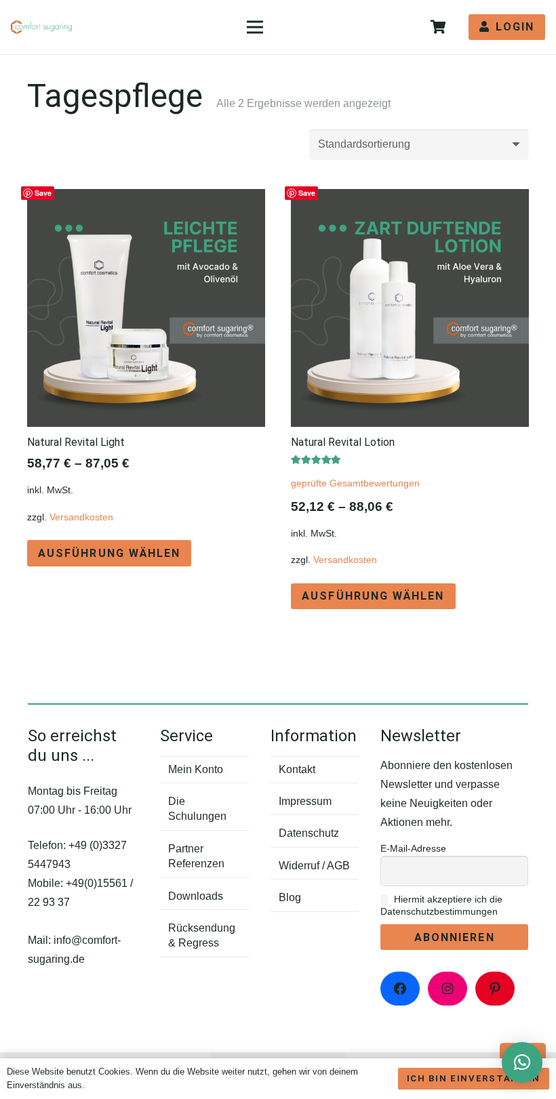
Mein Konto (195, 769)
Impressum (305, 801)
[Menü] (255, 27)
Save (43, 193)
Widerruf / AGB (314, 865)
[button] (522, 1062)
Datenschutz (309, 833)
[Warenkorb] (438, 27)
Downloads (195, 896)
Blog (290, 897)
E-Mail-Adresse (413, 848)
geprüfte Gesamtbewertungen (355, 483)
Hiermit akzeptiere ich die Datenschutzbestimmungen (441, 905)
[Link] (41, 27)
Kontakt (297, 769)
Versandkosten (81, 517)
